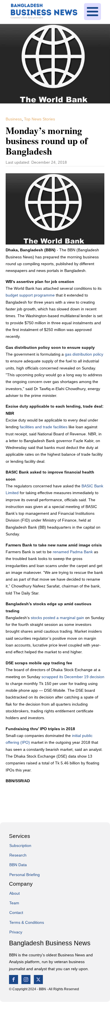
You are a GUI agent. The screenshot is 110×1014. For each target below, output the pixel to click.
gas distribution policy (84, 354)
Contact (16, 912)
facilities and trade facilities (43, 427)
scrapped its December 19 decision (72, 676)
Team (14, 903)
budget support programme (30, 295)
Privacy (15, 932)
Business (14, 119)
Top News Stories (39, 119)
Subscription (20, 845)
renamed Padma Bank (73, 552)
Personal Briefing (24, 874)
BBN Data (18, 864)
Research (18, 855)
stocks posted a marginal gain (57, 617)
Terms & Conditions (26, 922)
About (14, 893)
